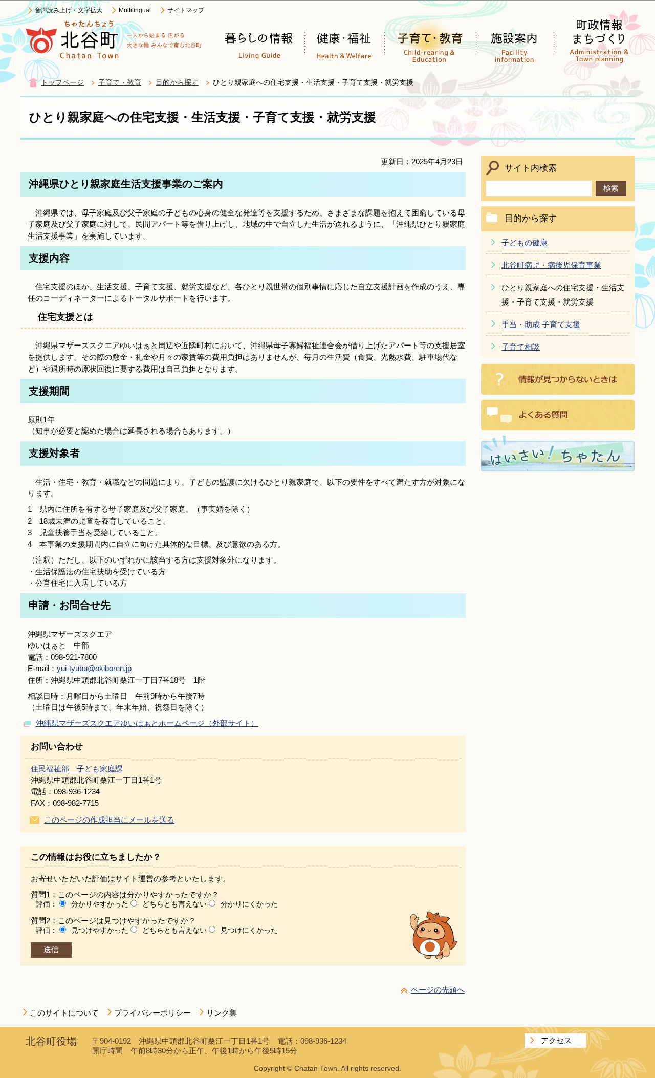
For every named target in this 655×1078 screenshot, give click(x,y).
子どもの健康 (524, 242)
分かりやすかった (99, 904)
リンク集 (221, 1012)
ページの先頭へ (438, 989)
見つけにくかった (249, 930)
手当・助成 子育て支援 (540, 324)
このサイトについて (64, 1012)
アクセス (556, 1040)
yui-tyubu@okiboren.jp (94, 668)
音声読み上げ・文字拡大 (68, 10)
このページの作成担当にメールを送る (109, 819)
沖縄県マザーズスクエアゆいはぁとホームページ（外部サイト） (147, 723)
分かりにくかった (249, 904)
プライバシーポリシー (152, 1012)
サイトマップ (185, 10)
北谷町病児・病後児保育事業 (551, 265)
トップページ (62, 83)
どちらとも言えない (174, 904)
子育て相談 (520, 346)
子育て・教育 (119, 83)
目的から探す (177, 83)
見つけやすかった (99, 930)
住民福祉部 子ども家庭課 (77, 768)
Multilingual (135, 10)
